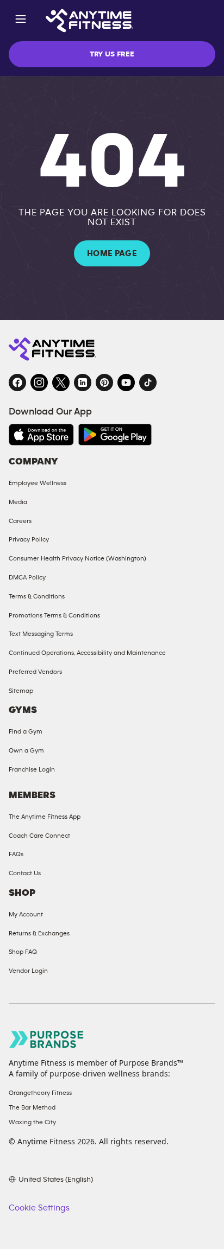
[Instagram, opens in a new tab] (39, 382)
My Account (26, 914)
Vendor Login (28, 970)
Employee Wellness (37, 483)
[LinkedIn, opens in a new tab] (82, 382)
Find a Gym (25, 731)
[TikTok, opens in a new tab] (148, 382)
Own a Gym (26, 750)
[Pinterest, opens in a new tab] (104, 382)
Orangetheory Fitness (40, 1092)
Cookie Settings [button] (39, 1207)
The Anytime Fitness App (44, 816)
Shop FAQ (23, 951)
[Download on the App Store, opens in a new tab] (41, 434)
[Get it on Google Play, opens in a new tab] (115, 434)
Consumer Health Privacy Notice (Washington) (77, 558)
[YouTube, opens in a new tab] (126, 382)
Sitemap (21, 690)
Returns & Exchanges (39, 933)
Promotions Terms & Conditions (54, 615)
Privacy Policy (29, 539)
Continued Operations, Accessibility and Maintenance (87, 652)
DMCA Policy (27, 577)
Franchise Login (32, 769)
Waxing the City (32, 1122)
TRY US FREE (112, 54)
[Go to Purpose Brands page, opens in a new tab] (47, 1039)
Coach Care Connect (39, 835)
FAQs (16, 854)
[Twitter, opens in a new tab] (61, 382)
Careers (20, 521)
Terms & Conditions (37, 596)
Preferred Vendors (35, 671)
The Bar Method (32, 1107)
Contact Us (25, 873)
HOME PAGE (112, 253)
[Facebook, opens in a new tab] (17, 382)
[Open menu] (21, 21)
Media (18, 502)
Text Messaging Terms (41, 633)
